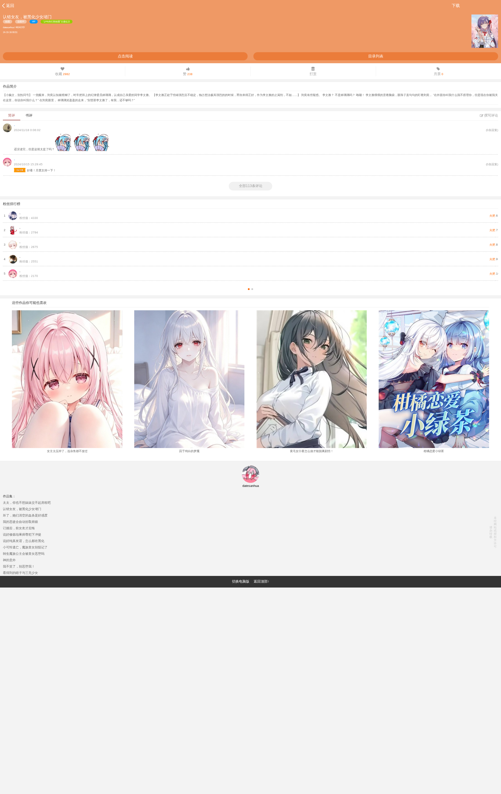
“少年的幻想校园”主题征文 (56, 21)
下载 (456, 5)
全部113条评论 (250, 186)
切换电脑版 (240, 581)
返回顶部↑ (261, 581)
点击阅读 (125, 56)
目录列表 (375, 56)
